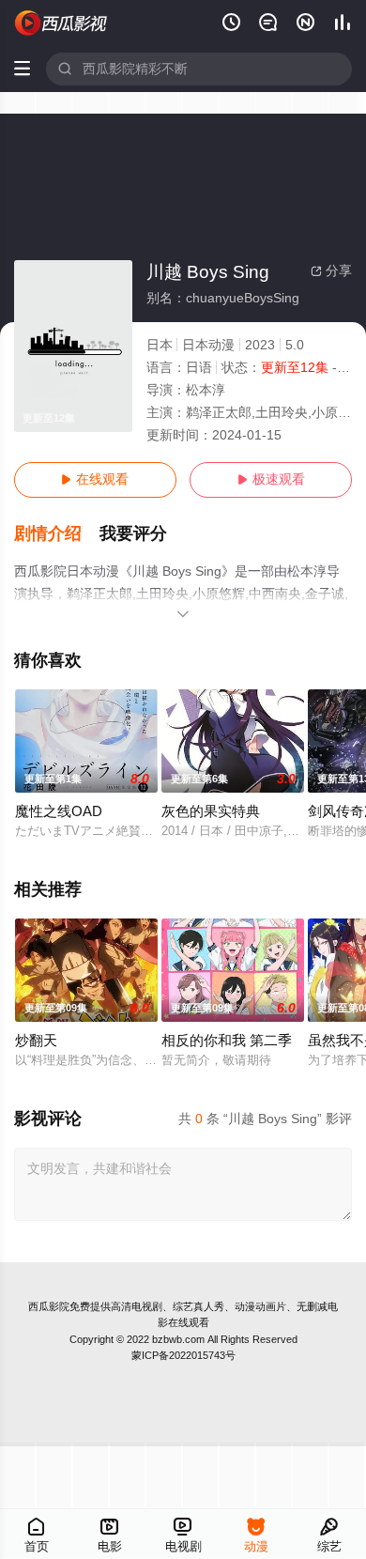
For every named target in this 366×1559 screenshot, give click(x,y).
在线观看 (95, 479)
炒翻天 (36, 1040)
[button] (57, 534)
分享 (331, 271)
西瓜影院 (48, 1306)
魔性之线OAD (58, 811)
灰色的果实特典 (210, 811)
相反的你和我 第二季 (226, 1040)
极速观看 (271, 479)
